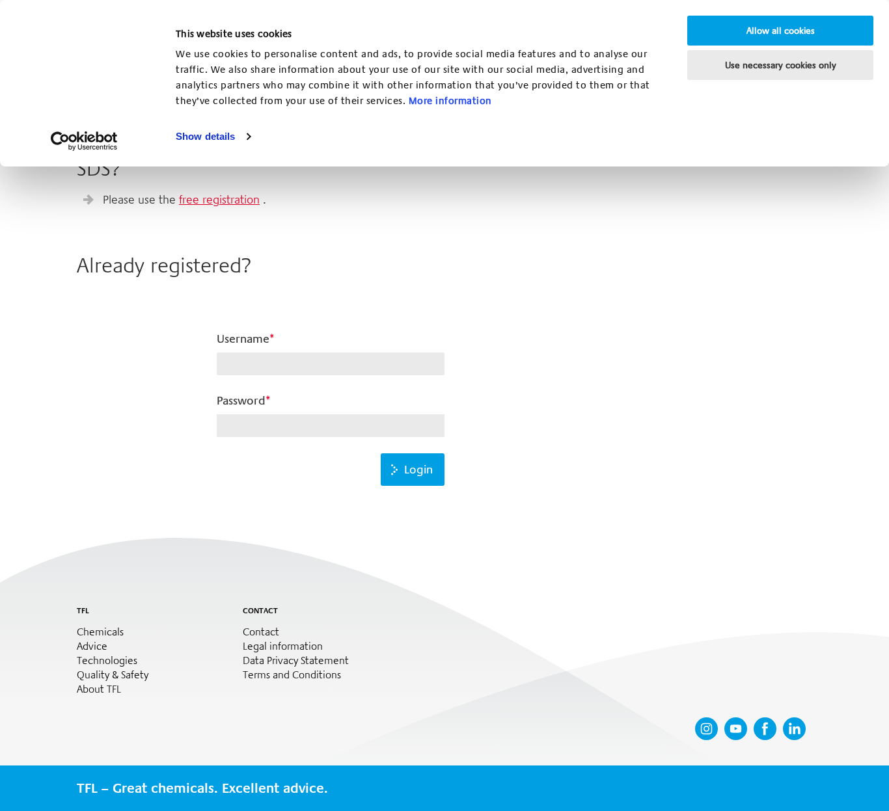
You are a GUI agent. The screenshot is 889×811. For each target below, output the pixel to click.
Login (418, 469)
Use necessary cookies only (780, 65)
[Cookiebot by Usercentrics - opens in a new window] (84, 141)
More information (450, 101)
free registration (219, 200)
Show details (205, 136)
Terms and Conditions (292, 675)
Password (241, 400)
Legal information (283, 646)
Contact (261, 632)
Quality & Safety (112, 675)
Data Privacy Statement (296, 661)
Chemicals (100, 632)
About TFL (99, 689)
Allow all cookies (780, 30)
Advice (92, 646)
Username (243, 339)
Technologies (107, 661)
